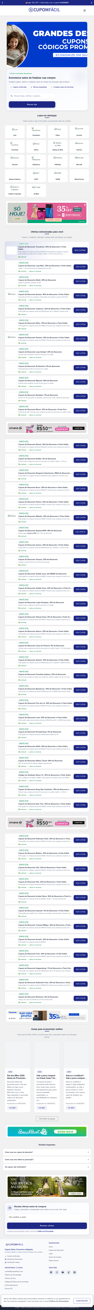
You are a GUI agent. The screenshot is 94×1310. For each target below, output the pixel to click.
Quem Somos (54, 1260)
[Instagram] (57, 1272)
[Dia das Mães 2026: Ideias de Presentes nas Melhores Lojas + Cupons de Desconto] (17, 1054)
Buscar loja (32, 104)
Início (51, 1247)
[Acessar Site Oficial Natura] (47, 1187)
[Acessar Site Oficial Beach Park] (47, 1132)
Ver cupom (79, 250)
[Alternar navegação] (84, 10)
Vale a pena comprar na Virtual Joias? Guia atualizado (46, 1078)
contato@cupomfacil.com (14, 1271)
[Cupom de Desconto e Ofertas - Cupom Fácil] (25, 1244)
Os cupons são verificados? (15, 1167)
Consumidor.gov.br (11, 1285)
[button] (9, 44)
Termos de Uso (10, 1278)
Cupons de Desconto (56, 1250)
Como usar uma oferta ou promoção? (19, 1159)
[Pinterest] (74, 1272)
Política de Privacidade (46, 1231)
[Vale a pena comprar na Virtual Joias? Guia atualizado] (47, 1054)
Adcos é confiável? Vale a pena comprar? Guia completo (76, 1078)
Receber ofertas (47, 1226)
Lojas (51, 1254)
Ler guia (12, 1108)
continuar (82, 1301)
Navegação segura (13, 1262)
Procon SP (8, 1289)
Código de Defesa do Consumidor (17, 1282)
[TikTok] (68, 1272)
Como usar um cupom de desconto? (19, 1152)
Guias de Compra (55, 1257)
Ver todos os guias (47, 1119)
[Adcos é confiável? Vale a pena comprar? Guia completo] (76, 1054)
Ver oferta (80, 532)
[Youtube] (63, 1272)
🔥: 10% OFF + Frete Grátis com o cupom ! (47, 3)
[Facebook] (51, 1272)
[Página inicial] (44, 10)
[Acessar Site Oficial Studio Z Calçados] (47, 428)
